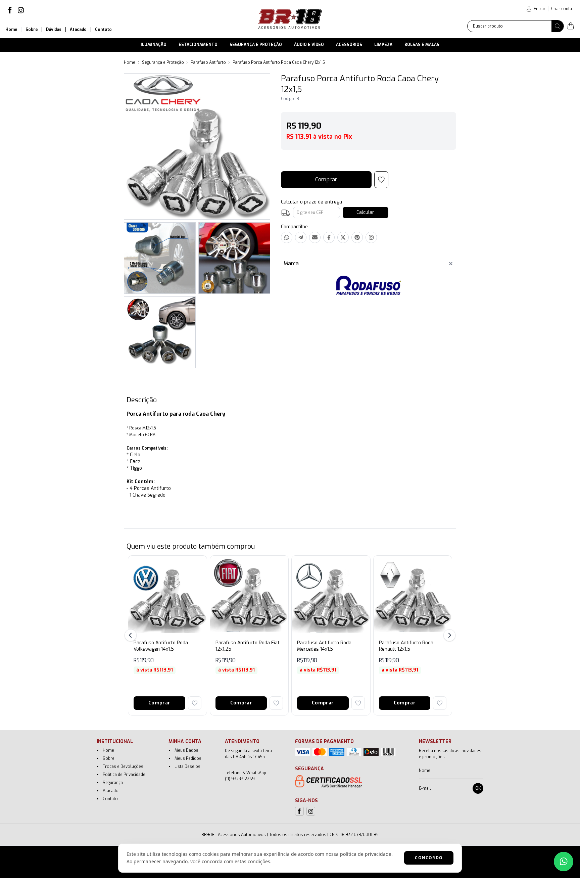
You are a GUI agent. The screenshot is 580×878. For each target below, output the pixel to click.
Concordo (429, 858)
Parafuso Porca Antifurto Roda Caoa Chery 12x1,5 (279, 62)
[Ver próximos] (448, 635)
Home (129, 62)
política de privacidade (365, 854)
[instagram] (21, 10)
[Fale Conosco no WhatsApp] (563, 861)
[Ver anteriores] (131, 635)
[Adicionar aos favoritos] (194, 703)
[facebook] (10, 10)
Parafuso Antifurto (208, 62)
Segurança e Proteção (163, 62)
